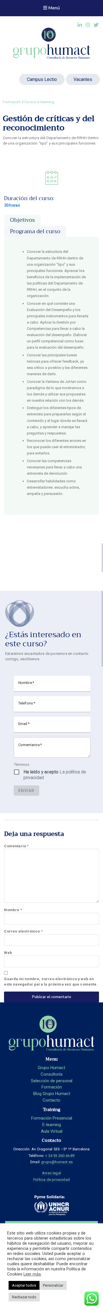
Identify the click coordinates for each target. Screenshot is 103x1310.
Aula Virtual (51, 1131)
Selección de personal (51, 1080)
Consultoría (51, 1074)
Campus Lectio (42, 79)
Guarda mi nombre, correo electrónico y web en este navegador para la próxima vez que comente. (51, 981)
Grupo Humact (51, 1067)
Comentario (16, 846)
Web (8, 952)
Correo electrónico (23, 931)
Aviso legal (51, 1173)
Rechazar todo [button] (24, 1297)
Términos (21, 764)
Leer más (32, 1274)
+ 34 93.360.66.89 (59, 1155)
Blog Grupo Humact (51, 1093)
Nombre (13, 910)
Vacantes (83, 79)
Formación (12, 102)
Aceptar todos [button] (24, 1285)
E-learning (51, 1124)
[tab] (22, 220)
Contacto (51, 1100)
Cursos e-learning (39, 102)
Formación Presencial (51, 1118)
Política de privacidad (51, 1179)
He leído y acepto (54, 774)
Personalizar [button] (53, 1285)
